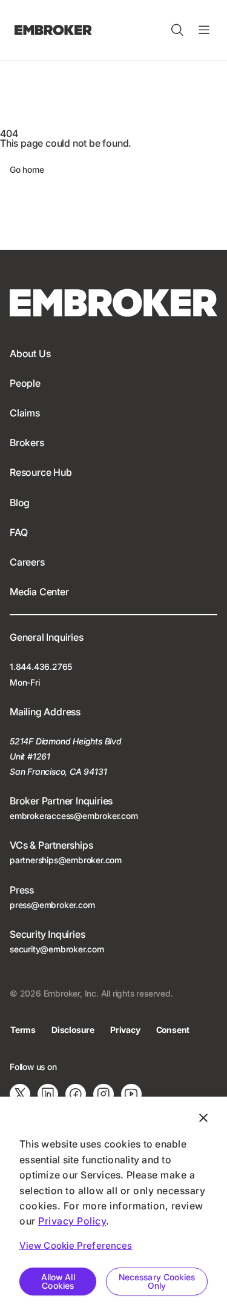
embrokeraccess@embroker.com (74, 815)
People (25, 383)
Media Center (39, 592)
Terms (23, 1029)
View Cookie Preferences (75, 1245)
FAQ (18, 532)
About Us (30, 353)
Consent (173, 1029)
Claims (25, 413)
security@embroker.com (57, 949)
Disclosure (72, 1029)
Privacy (125, 1029)
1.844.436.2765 (41, 666)
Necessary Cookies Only (157, 1281)
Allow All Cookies (58, 1281)
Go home (27, 169)
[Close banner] (203, 1118)
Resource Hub (41, 472)
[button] (177, 30)
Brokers (27, 442)
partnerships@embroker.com (66, 860)
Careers (27, 562)
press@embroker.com (52, 905)
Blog (20, 502)
